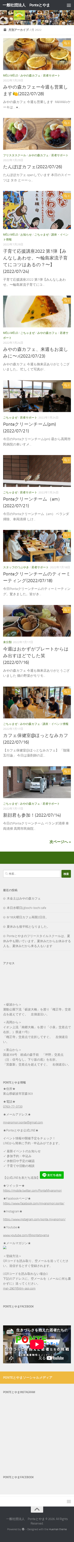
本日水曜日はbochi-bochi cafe (26, 908)
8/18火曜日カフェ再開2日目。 (28, 917)
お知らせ (26, 234)
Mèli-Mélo (10, 75)
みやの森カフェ (30, 75)
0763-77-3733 (12, 1106)
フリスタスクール (14, 155)
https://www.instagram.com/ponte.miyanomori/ (34, 1219)
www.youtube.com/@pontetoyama (26, 1235)
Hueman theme (58, 1529)
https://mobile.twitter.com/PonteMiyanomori (32, 1190)
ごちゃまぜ (41, 234)
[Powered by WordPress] (23, 1529)
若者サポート (51, 75)
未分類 (7, 642)
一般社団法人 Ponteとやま (26, 5)
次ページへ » (60, 842)
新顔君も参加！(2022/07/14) (32, 815)
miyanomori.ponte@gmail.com (23, 1122)
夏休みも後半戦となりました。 (28, 926)
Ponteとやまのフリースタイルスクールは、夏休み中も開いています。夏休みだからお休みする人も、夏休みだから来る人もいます (37, 941)
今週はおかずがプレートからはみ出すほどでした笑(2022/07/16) (36, 655)
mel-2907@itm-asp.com (19, 1288)
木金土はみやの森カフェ (24, 898)
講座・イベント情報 (55, 724)
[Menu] (69, 5)
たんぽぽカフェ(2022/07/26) (32, 166)
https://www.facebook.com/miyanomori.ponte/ (33, 1203)
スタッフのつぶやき (16, 567)
